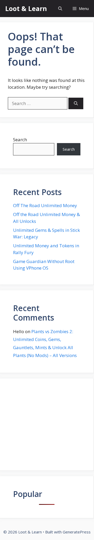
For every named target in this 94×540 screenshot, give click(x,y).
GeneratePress (77, 531)
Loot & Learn (26, 8)
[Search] (75, 103)
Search (20, 140)
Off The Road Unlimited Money (45, 205)
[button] (60, 8)
